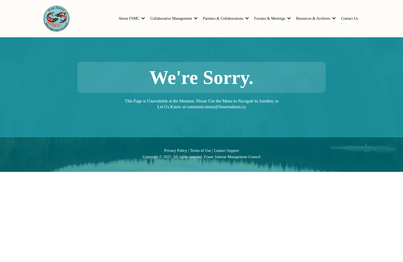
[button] (142, 18)
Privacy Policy (175, 151)
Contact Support (226, 151)
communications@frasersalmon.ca (216, 106)
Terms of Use (200, 151)
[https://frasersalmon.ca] (56, 18)
